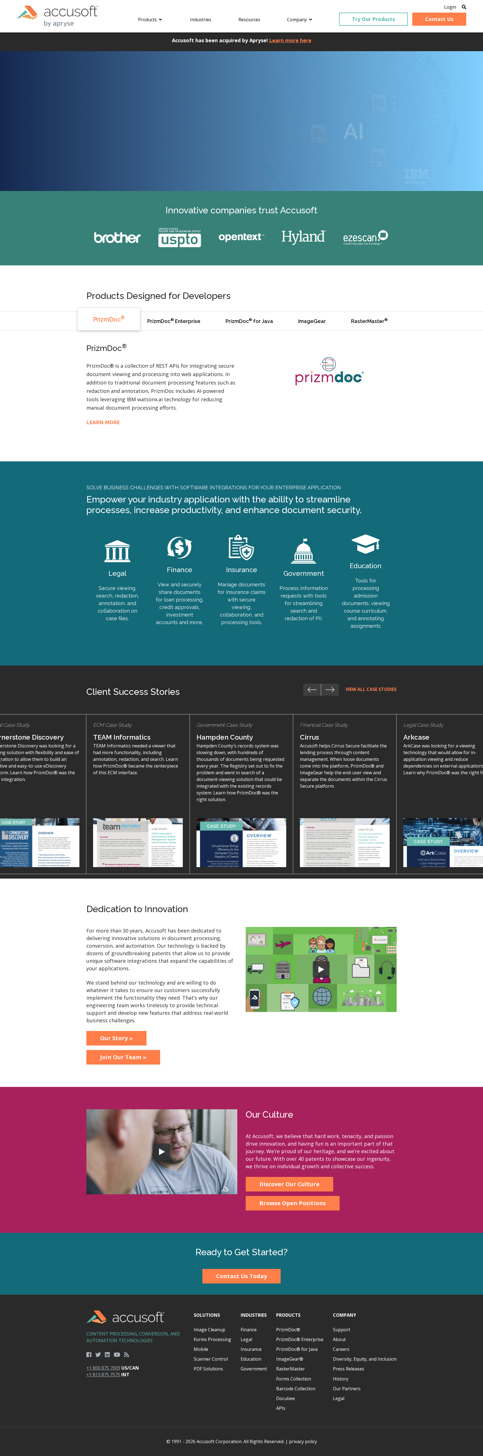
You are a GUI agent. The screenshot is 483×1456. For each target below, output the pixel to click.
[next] (330, 690)
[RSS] (126, 1355)
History (340, 1379)
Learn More (82, 158)
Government (254, 1369)
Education (251, 1359)
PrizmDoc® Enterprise (299, 1339)
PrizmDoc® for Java (297, 1349)
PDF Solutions (208, 1369)
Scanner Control (211, 1359)
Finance (249, 1330)
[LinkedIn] (107, 1355)
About (339, 1339)
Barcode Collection (295, 1389)
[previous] (312, 690)
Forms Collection (293, 1379)
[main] (241, 663)
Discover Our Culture (289, 1184)
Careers (341, 1349)
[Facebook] (88, 1355)
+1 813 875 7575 (103, 1375)
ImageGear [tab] (312, 321)
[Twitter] (98, 1355)
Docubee (285, 1398)
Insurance (251, 1349)
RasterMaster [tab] (369, 320)
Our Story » (116, 1038)
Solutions (207, 1315)
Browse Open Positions (292, 1203)
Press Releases (348, 1369)
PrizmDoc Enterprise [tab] (173, 320)
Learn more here (290, 40)
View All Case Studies (371, 689)
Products (288, 1315)
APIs (280, 1408)
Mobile (201, 1349)
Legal (246, 1339)
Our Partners (347, 1389)
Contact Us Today (241, 1276)
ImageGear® (289, 1359)
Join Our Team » (123, 1057)
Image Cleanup (209, 1330)
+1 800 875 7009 (103, 1368)
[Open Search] (464, 7)
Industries (254, 1315)
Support (341, 1330)
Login (450, 7)
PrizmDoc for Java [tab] (249, 320)
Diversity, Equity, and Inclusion (365, 1359)
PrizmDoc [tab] (109, 319)
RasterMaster (290, 1369)
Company (344, 1315)
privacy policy (303, 1441)
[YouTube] (117, 1355)
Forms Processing (212, 1339)
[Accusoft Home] (57, 16)
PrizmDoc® (288, 1330)
